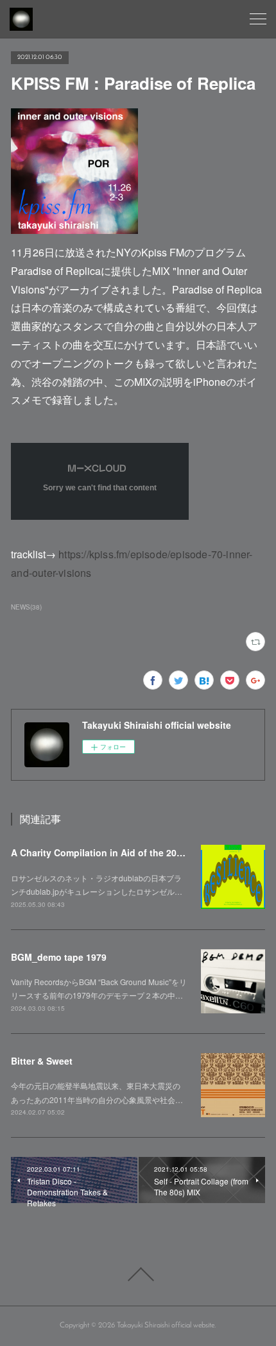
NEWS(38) (26, 606)
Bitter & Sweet (42, 1060)
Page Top (138, 1274)
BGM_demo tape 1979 (59, 957)
